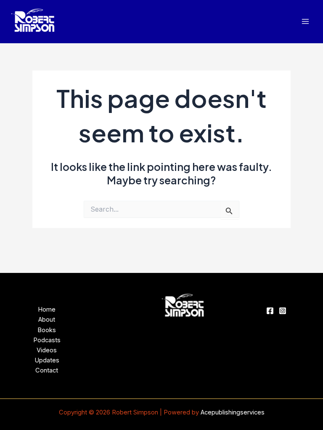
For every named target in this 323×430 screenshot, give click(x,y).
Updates (46, 360)
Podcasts (47, 340)
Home (47, 309)
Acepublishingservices (233, 412)
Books (46, 330)
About (46, 319)
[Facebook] (270, 311)
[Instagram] (282, 311)
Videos (47, 350)
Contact (46, 370)
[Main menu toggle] (305, 21)
